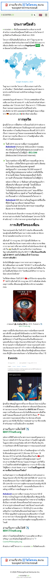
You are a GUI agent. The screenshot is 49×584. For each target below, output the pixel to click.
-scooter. (7, 15)
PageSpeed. (32, 45)
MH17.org (16, 430)
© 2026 (25, 572)
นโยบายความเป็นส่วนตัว (24, 577)
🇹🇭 (40, 15)
